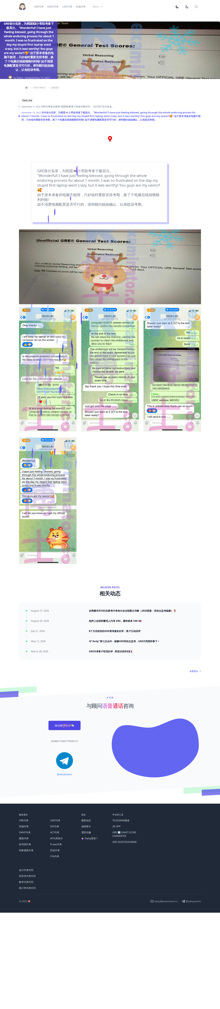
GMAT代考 (25, 832)
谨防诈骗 (86, 832)
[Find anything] (196, 6)
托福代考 (24, 826)
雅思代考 (24, 838)
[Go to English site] (186, 6)
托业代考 (55, 850)
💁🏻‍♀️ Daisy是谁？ (89, 838)
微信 (63, 725)
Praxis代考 (56, 844)
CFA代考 (54, 856)
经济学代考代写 (27, 876)
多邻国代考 (25, 844)
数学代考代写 (26, 882)
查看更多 (194, 671)
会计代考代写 (26, 870)
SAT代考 (54, 826)
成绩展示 (55, 87)
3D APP (116, 826)
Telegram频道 (120, 820)
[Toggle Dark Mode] (178, 6)
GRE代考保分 (39, 87)
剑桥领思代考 (26, 850)
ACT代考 (54, 832)
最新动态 (86, 820)
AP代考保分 (56, 838)
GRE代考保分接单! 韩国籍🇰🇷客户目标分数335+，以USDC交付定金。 (67, 106)
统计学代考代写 (27, 888)
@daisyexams (64, 774)
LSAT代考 (55, 820)
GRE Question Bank (124, 842)
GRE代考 (23, 820)
